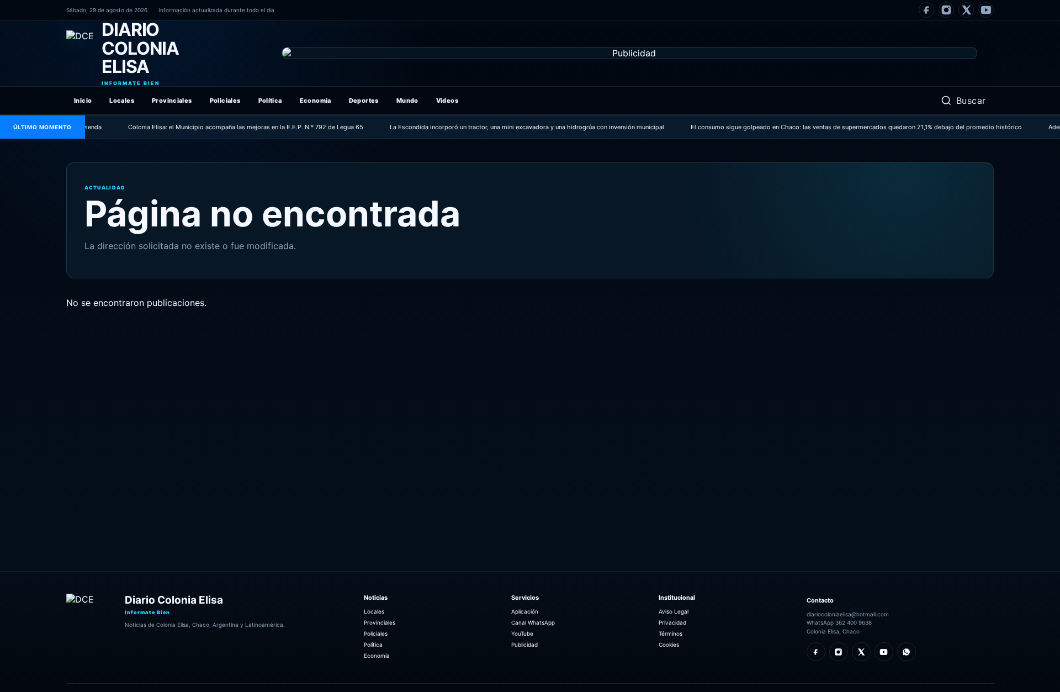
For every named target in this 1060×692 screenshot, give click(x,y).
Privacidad (672, 622)
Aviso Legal (673, 611)
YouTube (522, 633)
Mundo (407, 100)
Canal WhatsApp (533, 622)
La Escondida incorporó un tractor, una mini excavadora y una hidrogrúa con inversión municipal (511, 127)
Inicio (83, 100)
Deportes (364, 100)
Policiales (225, 100)
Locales (121, 100)
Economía (315, 100)
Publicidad (524, 644)
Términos (670, 633)
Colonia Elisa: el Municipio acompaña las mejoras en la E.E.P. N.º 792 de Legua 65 (230, 127)
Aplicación (524, 611)
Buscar (971, 100)
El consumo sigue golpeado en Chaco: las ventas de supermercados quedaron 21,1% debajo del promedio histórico (840, 127)
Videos (447, 100)
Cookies (669, 644)
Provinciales (172, 100)
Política (270, 100)
